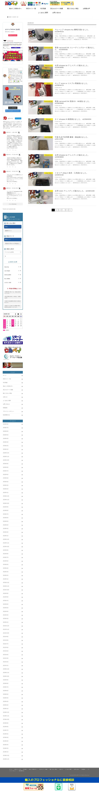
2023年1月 (6, 578)
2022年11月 (6, 586)
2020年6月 (6, 690)
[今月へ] (18, 314)
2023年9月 (6, 550)
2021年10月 (6, 633)
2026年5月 (6, 434)
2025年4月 (6, 481)
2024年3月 (6, 528)
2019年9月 (6, 723)
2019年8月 (6, 726)
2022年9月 (6, 593)
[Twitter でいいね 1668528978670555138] (13, 184)
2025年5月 (6, 478)
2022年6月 (6, 604)
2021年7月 (6, 643)
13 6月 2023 (15, 171)
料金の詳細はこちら (15, 288)
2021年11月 (6, 629)
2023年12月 (6, 539)
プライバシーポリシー (8, 411)
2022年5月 (6, 607)
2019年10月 (6, 719)
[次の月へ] (21, 314)
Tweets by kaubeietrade (9, 208)
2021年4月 (6, 654)
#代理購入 (14, 181)
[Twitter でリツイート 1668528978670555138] (10, 184)
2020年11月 (6, 672)
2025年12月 (6, 452)
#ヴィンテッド (10, 180)
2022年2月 (6, 618)
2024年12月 (6, 496)
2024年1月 (6, 535)
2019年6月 (6, 733)
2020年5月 (6, 694)
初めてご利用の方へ (15, 8)
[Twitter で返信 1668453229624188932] (7, 201)
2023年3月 (6, 571)
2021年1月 (6, 665)
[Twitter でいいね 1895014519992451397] (13, 167)
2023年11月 (6, 542)
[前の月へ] (15, 314)
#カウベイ (12, 178)
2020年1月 (6, 708)
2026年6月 (6, 431)
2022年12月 (6, 582)
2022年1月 (6, 622)
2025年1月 (6, 492)
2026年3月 (6, 442)
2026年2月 (6, 445)
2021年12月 (6, 625)
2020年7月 (6, 687)
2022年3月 (6, 614)
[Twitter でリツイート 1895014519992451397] (10, 167)
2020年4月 (6, 697)
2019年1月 (6, 751)
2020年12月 (6, 669)
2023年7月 (6, 557)
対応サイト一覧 (31, 8)
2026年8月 (6, 424)
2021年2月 (6, 661)
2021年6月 (6, 647)
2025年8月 (6, 467)
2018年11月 (6, 759)
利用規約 (5, 407)
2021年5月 (6, 650)
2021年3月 (6, 658)
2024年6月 (6, 517)
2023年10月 (6, 546)
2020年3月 (6, 701)
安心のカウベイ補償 (56, 8)
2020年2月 (6, 705)
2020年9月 (6, 679)
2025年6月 (6, 474)
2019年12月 (6, 712)
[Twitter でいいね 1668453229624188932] (13, 201)
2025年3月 (6, 485)
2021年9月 (6, 636)
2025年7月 (6, 470)
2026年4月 (6, 438)
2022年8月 (6, 596)
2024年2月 (6, 532)
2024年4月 (6, 524)
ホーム (4, 375)
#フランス (17, 178)
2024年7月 (6, 514)
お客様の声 (86, 8)
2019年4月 (6, 741)
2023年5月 (6, 564)
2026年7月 (6, 427)
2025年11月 (6, 456)
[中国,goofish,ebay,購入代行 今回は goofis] (13, 95)
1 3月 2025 (14, 132)
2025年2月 (6, 488)
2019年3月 (6, 744)
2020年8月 (6, 683)
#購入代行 (9, 181)
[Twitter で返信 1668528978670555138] (7, 184)
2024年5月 (6, 521)
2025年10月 (6, 460)
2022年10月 (6, 589)
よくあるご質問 (43, 12)
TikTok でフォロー (13, 35)
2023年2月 (6, 575)
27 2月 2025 (15, 154)
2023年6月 (6, 560)
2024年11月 (6, 499)
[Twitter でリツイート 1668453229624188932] (10, 201)
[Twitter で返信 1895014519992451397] (7, 167)
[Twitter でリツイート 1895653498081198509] (10, 150)
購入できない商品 (72, 8)
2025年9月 (6, 463)
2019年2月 (6, 748)
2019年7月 (6, 730)
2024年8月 (6, 510)
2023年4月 (6, 568)
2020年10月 (6, 676)
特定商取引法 (6, 414)
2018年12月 (6, 755)
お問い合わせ (56, 12)
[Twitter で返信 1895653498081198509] (7, 150)
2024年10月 (6, 503)
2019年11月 (6, 715)
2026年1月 (6, 449)
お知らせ (5, 396)
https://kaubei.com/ (12, 147)
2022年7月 (6, 600)
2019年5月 (6, 737)
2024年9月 (6, 506)
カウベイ (8, 132)
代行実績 (43, 8)
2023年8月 (6, 553)
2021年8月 (6, 640)
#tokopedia (13, 195)
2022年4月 (6, 611)
